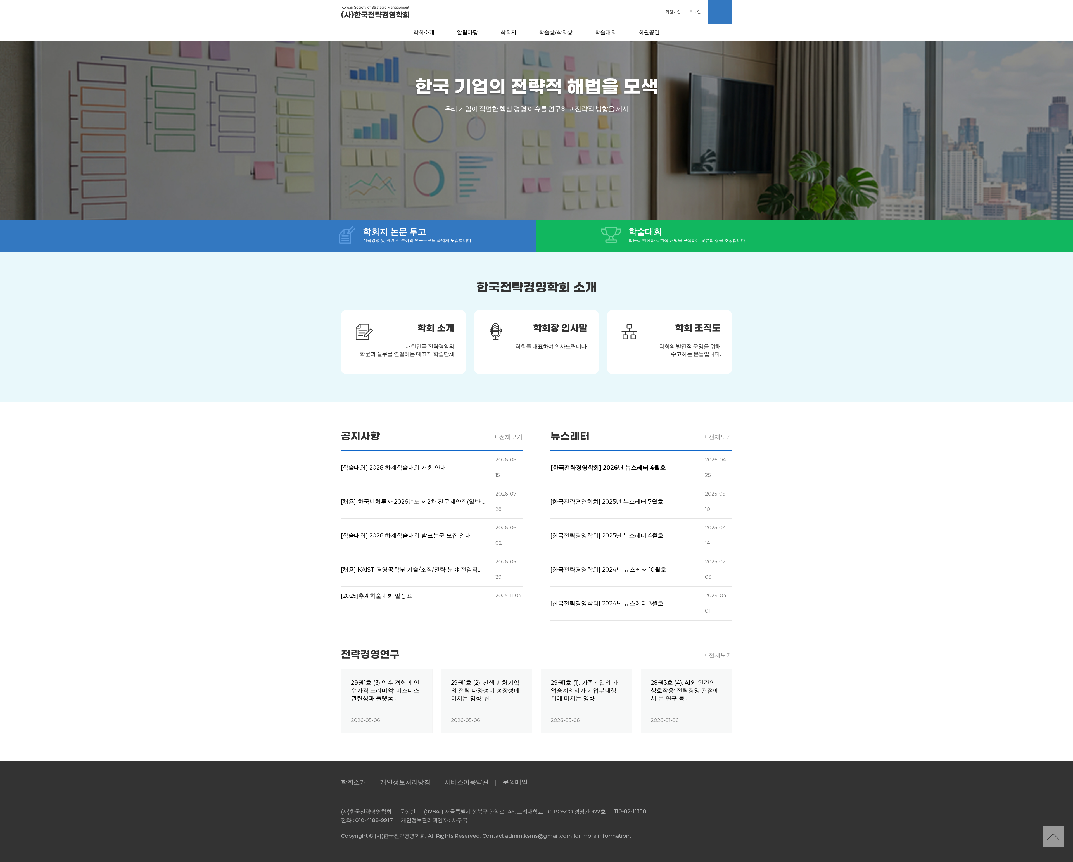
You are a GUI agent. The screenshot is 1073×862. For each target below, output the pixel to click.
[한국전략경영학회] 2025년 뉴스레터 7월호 (606, 501)
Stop (536, 85)
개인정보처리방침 (405, 782)
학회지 (508, 32)
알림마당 (467, 32)
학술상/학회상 (556, 32)
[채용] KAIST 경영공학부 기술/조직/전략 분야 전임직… (411, 569)
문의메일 (515, 782)
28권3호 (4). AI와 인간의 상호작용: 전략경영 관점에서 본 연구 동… (685, 690)
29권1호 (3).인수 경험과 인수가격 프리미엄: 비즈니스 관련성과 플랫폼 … (385, 690)
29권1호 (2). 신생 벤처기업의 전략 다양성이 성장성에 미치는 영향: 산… (485, 690)
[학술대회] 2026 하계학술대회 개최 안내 (393, 467)
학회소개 (424, 32)
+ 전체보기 (508, 436)
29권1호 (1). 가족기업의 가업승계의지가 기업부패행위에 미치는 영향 (584, 690)
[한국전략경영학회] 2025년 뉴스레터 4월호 (607, 535)
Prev (520, 85)
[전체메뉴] (720, 12)
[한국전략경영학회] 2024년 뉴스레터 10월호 (608, 569)
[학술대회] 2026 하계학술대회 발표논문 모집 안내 (406, 535)
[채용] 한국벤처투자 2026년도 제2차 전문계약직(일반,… (413, 501)
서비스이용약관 (467, 782)
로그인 (695, 11)
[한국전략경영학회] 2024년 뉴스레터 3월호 (607, 603)
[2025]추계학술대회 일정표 (376, 595)
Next (553, 85)
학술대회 (605, 32)
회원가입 (673, 11)
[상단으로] (1053, 836)
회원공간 (649, 32)
